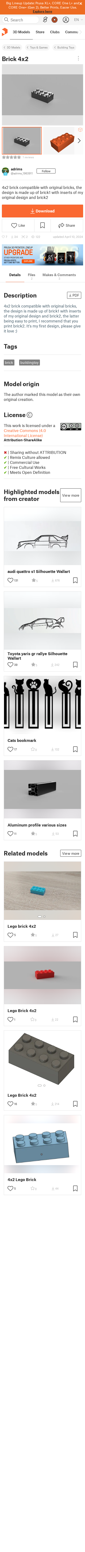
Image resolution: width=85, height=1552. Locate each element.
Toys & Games (39, 47)
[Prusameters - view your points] (54, 20)
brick (9, 362)
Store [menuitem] (40, 32)
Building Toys (65, 47)
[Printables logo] (5, 32)
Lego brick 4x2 (22, 926)
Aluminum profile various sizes (37, 825)
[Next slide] (78, 140)
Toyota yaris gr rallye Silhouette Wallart (38, 655)
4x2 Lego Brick (22, 1179)
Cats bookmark (22, 740)
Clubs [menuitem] (55, 32)
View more (70, 495)
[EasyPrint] (45, 19)
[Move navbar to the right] (80, 32)
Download (45, 210)
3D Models (13, 47)
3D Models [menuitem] (21, 32)
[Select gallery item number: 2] (44, 917)
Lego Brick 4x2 (22, 1010)
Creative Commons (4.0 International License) (25, 435)
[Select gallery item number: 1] (40, 917)
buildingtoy (29, 362)
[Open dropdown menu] (78, 58)
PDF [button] (75, 295)
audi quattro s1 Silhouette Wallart (39, 571)
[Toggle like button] (10, 580)
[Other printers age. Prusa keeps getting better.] (42, 254)
